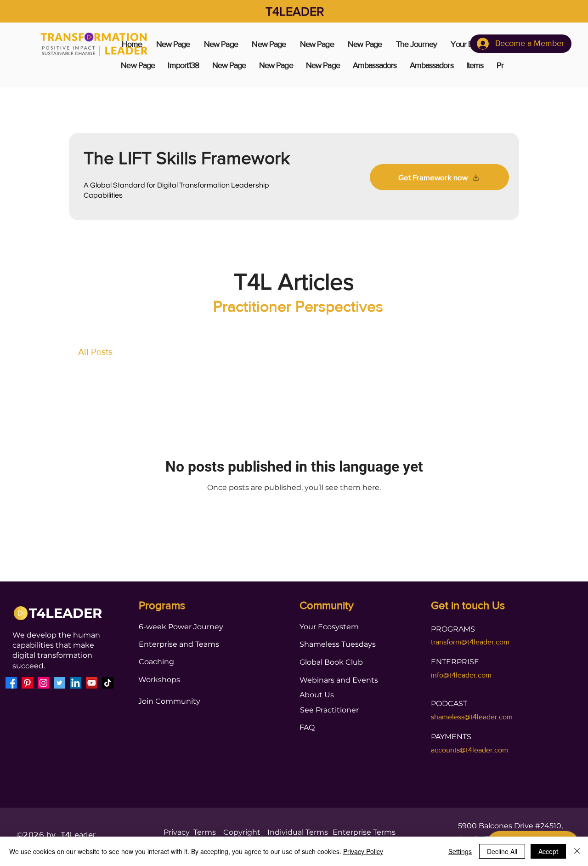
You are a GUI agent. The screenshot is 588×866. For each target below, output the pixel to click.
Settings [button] (460, 851)
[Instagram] (43, 683)
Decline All (502, 851)
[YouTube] (91, 683)
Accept (548, 851)
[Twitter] (59, 683)
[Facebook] (11, 683)
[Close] (576, 851)
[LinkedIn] (75, 683)
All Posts (95, 352)
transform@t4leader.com (470, 642)
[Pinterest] (27, 683)
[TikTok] (107, 683)
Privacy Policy (363, 851)
